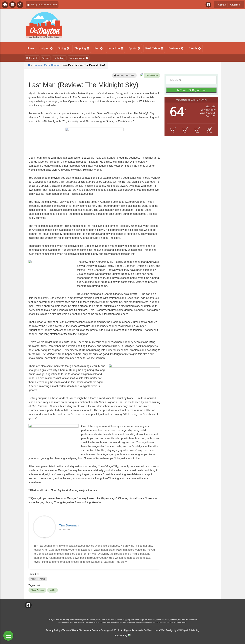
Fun (96, 48)
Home (30, 48)
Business (174, 48)
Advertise (235, 4)
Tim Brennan (152, 75)
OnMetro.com (151, 630)
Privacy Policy (53, 630)
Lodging (44, 48)
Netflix (52, 590)
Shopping (80, 48)
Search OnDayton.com (193, 90)
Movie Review (37, 590)
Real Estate (152, 48)
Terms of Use (69, 630)
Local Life (114, 48)
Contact (222, 4)
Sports (132, 48)
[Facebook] (208, 5)
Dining (62, 48)
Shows (46, 58)
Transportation (76, 58)
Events (193, 48)
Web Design (166, 630)
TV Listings (59, 58)
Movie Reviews (38, 579)
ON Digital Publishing (188, 630)
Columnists (32, 58)
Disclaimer (84, 630)
